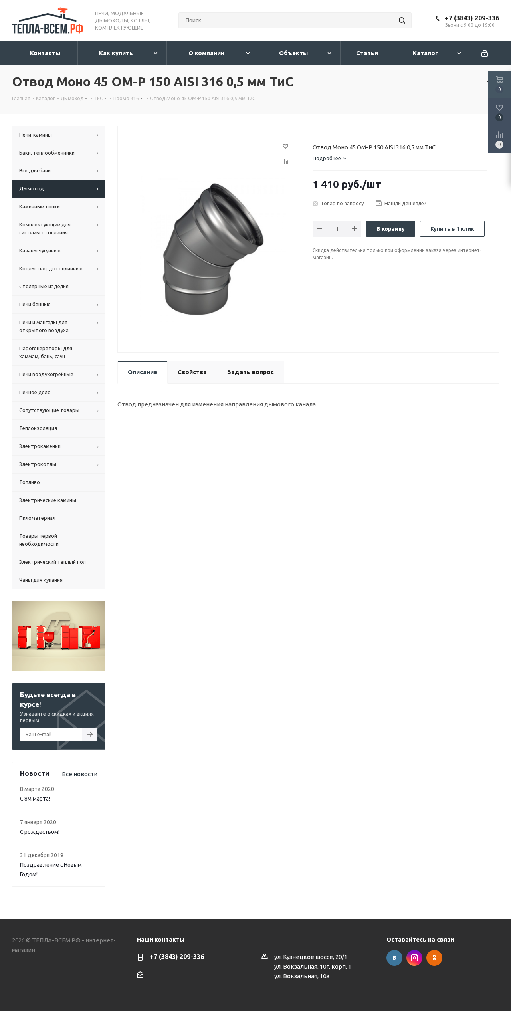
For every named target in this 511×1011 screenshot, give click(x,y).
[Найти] (402, 20)
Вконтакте (394, 958)
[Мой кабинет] (485, 53)
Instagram (414, 958)
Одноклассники (434, 958)
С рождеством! (39, 832)
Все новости (79, 774)
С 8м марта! (35, 798)
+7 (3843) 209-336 (472, 18)
